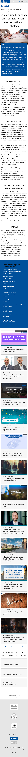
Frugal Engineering (7, 320)
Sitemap (14, 752)
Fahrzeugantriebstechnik (9, 286)
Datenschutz (13, 750)
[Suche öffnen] (26, 2)
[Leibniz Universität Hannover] (5, 1)
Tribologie (5, 310)
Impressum (5, 750)
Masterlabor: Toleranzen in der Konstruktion (13, 315)
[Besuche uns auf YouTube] (12, 742)
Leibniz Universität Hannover (16, 747)
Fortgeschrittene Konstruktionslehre (12, 271)
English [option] (22, 1)
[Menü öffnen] (26, 6)
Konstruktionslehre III (8, 276)
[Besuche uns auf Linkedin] (15, 742)
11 (16, 646)
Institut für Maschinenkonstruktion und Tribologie (11, 10)
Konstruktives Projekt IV (9, 281)
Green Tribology (6, 299)
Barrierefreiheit (21, 750)
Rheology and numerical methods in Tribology (14, 305)
